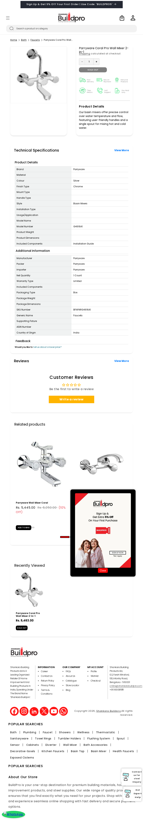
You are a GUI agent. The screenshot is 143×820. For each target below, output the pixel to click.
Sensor (15, 745)
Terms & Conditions (46, 691)
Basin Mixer (99, 751)
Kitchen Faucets (53, 751)
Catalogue (71, 680)
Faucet (48, 732)
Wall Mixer (70, 745)
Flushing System (98, 738)
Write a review (71, 399)
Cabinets (32, 745)
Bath (24, 40)
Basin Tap (77, 751)
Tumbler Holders (69, 738)
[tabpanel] (41, 481)
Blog (68, 690)
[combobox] (71, 28)
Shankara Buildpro (108, 711)
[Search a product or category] (11, 28)
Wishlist (94, 676)
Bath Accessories (96, 745)
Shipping (84, 53)
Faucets (35, 40)
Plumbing (29, 732)
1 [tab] (62, 538)
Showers (65, 732)
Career (44, 671)
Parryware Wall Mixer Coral (32, 502)
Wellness (83, 732)
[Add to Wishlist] (32, 527)
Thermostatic (105, 732)
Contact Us (46, 676)
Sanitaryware (19, 738)
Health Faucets (123, 751)
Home (13, 40)
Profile (94, 671)
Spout (121, 738)
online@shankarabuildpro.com (126, 685)
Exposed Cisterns (22, 757)
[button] (8, 18)
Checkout (96, 680)
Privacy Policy (48, 685)
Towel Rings (43, 738)
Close (103, 570)
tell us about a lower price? (47, 347)
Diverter (51, 745)
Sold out (93, 69)
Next (131, 482)
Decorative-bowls (22, 751)
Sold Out (22, 628)
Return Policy (47, 680)
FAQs (68, 671)
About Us (70, 676)
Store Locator (72, 685)
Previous (11, 482)
